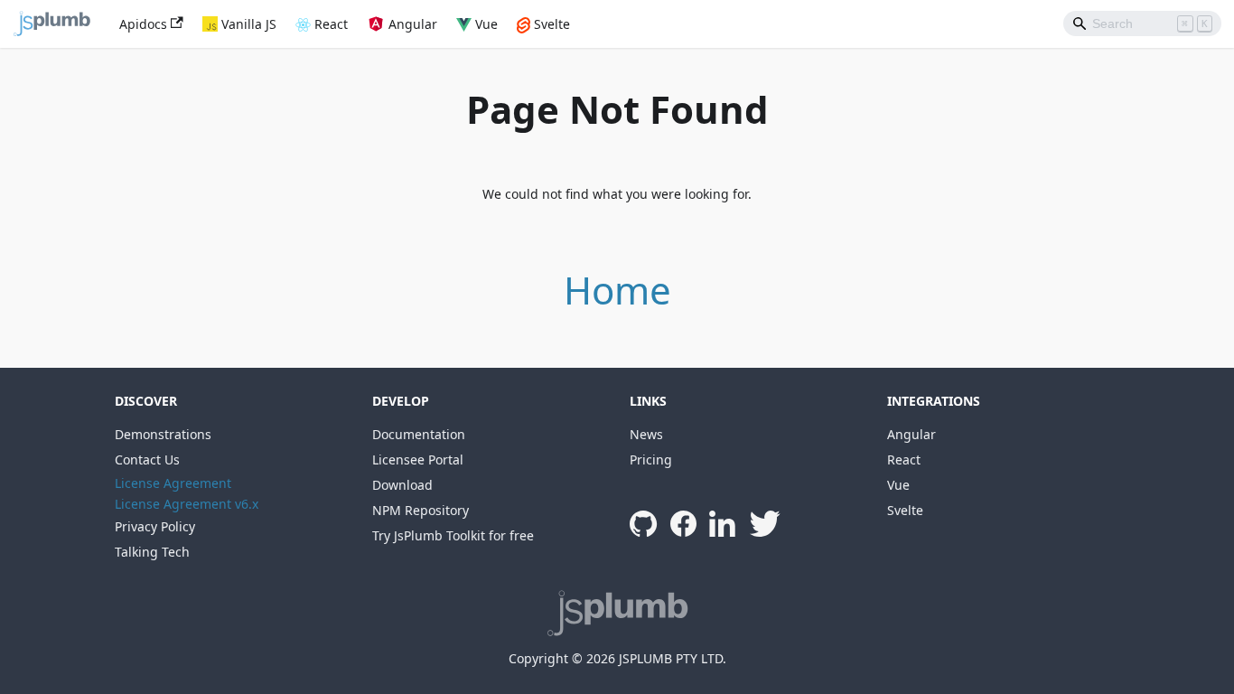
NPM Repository (420, 510)
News (646, 434)
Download (402, 484)
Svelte (552, 24)
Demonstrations (163, 434)
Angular (412, 24)
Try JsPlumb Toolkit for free (453, 535)
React (331, 24)
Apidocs (143, 24)
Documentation (418, 434)
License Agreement (173, 483)
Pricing (651, 459)
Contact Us (147, 459)
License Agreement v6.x (186, 503)
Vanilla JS (248, 24)
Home (617, 289)
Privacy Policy (155, 526)
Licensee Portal (417, 459)
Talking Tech (152, 551)
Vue (486, 24)
